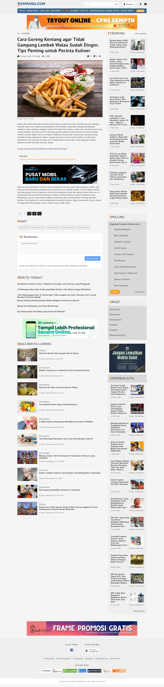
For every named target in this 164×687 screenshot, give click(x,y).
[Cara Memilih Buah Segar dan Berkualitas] (27, 406)
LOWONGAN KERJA (97, 11)
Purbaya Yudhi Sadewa (124, 254)
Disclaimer (89, 659)
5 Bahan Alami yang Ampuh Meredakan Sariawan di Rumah (66, 421)
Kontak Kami (115, 659)
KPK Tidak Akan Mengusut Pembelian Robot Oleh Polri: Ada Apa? (119, 597)
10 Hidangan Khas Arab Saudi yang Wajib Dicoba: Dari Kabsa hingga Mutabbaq (54, 289)
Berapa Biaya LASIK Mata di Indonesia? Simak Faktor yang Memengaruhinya (119, 43)
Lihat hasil (140, 292)
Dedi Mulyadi (119, 260)
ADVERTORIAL (32, 11)
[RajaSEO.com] (107, 671)
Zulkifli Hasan (120, 248)
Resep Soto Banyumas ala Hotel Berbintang (37, 306)
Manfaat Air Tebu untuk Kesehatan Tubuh (58, 387)
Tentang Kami (49, 659)
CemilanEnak (23, 227)
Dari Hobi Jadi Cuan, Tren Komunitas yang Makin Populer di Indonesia (119, 81)
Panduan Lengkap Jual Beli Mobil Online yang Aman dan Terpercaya (118, 176)
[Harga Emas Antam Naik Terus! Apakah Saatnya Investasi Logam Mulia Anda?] (138, 195)
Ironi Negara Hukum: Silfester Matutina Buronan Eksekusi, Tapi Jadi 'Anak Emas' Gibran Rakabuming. (120, 465)
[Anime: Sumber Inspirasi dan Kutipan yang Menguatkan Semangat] (27, 474)
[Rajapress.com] (94, 671)
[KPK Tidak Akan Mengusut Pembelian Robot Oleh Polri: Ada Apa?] (137, 597)
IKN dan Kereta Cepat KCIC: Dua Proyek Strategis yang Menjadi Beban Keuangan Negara (120, 578)
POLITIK (84, 11)
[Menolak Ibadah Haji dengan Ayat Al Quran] (27, 354)
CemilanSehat (52, 227)
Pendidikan (45, 453)
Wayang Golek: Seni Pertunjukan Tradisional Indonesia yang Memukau (67, 457)
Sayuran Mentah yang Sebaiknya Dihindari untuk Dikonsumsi (47, 159)
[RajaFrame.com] (57, 671)
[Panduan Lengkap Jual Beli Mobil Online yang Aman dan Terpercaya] (138, 177)
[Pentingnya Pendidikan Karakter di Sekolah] (27, 491)
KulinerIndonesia (68, 227)
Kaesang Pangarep (122, 229)
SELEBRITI (74, 11)
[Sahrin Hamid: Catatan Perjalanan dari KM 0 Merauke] (137, 484)
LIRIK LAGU (44, 11)
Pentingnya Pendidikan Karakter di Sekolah (59, 490)
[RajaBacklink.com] (45, 671)
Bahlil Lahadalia (121, 235)
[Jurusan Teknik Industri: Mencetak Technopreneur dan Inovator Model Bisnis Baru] (138, 139)
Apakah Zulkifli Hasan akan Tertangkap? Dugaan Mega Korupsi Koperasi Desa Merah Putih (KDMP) (119, 408)
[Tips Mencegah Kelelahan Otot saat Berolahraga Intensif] (27, 440)
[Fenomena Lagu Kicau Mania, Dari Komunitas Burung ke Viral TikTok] (138, 101)
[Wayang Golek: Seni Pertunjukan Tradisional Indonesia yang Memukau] (27, 457)
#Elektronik (115, 309)
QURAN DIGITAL (113, 11)
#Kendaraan (115, 314)
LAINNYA (140, 11)
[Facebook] (71, 650)
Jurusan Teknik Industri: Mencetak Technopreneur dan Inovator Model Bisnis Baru (119, 139)
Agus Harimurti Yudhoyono (125, 273)
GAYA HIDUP (56, 11)
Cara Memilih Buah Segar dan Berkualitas (58, 404)
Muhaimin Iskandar (122, 242)
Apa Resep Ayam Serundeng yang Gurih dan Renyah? (41, 311)
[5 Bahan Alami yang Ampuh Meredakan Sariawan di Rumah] (27, 423)
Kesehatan (45, 385)
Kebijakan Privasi (102, 659)
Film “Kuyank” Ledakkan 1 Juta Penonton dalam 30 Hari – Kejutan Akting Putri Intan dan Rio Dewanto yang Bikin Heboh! (119, 120)
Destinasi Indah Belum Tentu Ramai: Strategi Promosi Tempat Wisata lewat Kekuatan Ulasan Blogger (120, 389)
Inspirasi (44, 470)
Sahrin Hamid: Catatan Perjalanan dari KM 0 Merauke (120, 482)
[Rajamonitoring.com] (82, 671)
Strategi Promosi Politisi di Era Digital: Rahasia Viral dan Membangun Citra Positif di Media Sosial (119, 540)
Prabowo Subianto (122, 279)
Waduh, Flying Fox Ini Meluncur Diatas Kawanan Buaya (64, 370)
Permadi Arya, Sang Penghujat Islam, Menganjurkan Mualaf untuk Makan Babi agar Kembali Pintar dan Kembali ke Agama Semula (120, 503)
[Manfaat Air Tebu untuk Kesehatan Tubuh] (27, 389)
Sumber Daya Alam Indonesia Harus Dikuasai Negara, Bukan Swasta (119, 558)
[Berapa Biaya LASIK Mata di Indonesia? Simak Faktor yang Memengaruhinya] (138, 45)
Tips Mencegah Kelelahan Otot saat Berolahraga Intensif (66, 439)
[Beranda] (145, 4)
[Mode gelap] (141, 4)
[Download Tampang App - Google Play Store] (92, 650)
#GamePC (114, 330)
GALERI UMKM (127, 11)
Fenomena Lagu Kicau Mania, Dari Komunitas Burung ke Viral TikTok (119, 100)
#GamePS (114, 325)
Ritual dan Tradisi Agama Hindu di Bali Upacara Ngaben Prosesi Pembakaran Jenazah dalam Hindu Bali (68, 508)
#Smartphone (115, 320)
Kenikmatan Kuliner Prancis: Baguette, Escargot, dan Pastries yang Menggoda (53, 284)
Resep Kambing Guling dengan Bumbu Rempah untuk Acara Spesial (48, 300)
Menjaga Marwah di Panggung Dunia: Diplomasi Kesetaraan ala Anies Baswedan (120, 427)
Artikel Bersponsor (64, 659)
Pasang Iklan (78, 659)
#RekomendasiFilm (118, 335)
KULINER (65, 11)
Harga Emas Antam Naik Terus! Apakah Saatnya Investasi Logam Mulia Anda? (119, 194)
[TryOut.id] (119, 671)
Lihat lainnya (141, 33)
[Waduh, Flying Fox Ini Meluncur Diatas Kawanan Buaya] (27, 371)
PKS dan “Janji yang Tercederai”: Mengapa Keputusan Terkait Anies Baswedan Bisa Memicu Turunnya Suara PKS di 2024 (120, 522)
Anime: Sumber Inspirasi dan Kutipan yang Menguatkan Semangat (69, 473)
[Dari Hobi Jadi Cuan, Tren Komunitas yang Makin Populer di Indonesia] (138, 82)
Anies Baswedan (121, 285)
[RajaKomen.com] (70, 671)
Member (129, 4)
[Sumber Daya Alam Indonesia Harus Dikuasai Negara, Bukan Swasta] (137, 559)
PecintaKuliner (84, 227)
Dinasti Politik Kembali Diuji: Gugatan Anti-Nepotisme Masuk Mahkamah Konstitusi (119, 446)
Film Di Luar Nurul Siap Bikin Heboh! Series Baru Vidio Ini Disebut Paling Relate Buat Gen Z (119, 158)
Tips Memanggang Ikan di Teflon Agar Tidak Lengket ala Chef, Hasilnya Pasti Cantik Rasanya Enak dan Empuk (56, 296)
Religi (43, 351)
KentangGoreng (38, 227)
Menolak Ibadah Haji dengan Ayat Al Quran (59, 353)
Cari (116, 4)
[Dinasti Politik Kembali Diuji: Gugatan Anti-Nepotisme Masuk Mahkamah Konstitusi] (137, 446)
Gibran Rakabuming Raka (125, 267)
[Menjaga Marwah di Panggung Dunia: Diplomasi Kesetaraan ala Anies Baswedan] (137, 427)
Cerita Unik (45, 368)
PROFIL (22, 11)
